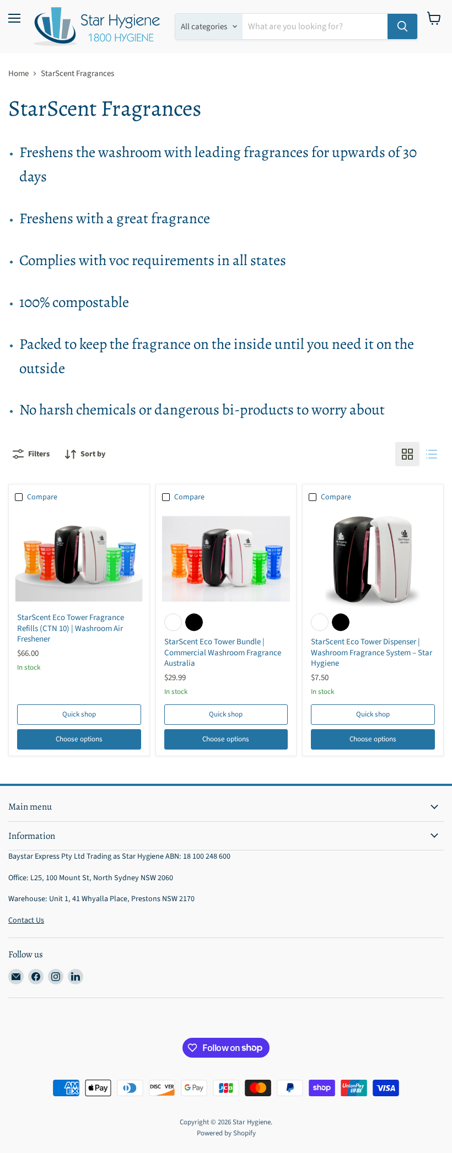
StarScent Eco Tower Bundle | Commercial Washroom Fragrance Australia (222, 652)
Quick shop (79, 714)
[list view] (431, 454)
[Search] (402, 26)
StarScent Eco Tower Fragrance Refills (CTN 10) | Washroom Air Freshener (70, 628)
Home (18, 73)
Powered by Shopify (226, 1133)
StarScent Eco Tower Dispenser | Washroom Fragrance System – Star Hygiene (371, 652)
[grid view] (407, 454)
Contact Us (26, 920)
